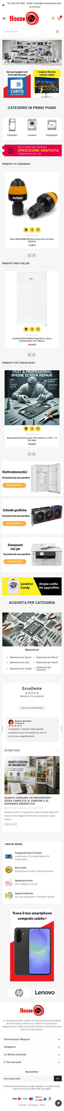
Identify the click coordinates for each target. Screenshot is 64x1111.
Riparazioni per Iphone (21, 657)
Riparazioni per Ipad (19, 662)
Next (34, 255)
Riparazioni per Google (21, 668)
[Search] (57, 31)
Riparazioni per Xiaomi (47, 662)
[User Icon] (53, 18)
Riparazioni (32, 649)
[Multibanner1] (32, 478)
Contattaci (34, 7)
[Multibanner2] (32, 517)
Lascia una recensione (32, 708)
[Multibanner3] (32, 555)
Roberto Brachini (23, 721)
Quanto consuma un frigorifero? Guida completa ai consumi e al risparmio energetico (27, 800)
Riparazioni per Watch (47, 657)
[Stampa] (32, 52)
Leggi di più (10, 824)
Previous (29, 255)
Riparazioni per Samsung (43, 668)
